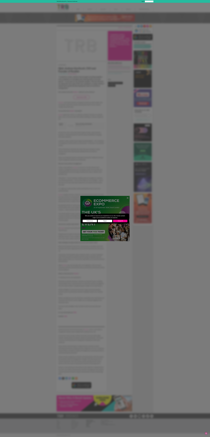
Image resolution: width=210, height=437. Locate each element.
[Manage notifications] (206, 433)
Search (143, 1)
